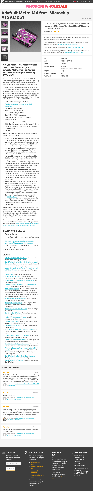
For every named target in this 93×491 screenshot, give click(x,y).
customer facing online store (74, 52)
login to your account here (76, 47)
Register (84, 1)
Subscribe (10, 468)
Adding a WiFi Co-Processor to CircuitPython (19, 280)
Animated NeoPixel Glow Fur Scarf (16, 309)
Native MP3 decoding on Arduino (15, 317)
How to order (29, 1)
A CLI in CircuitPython (12, 289)
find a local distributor (34, 472)
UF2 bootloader (12, 197)
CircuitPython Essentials (13, 325)
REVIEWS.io (12, 385)
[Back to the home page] (46, 6)
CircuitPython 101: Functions (14, 360)
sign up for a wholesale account (68, 44)
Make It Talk (9, 274)
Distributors (48, 1)
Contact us (39, 1)
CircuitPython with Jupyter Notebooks (17, 344)
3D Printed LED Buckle (12, 276)
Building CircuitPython (12, 321)
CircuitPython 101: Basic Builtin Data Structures (20, 356)
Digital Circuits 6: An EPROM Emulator (17, 336)
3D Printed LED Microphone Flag (15, 298)
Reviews (57, 1)
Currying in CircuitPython (13, 313)
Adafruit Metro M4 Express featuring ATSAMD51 (20, 329)
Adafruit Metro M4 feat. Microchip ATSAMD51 (27, 384)
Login (90, 1)
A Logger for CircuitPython (13, 303)
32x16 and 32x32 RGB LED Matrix (16, 258)
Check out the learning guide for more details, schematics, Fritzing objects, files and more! (21, 224)
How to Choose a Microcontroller (15, 340)
